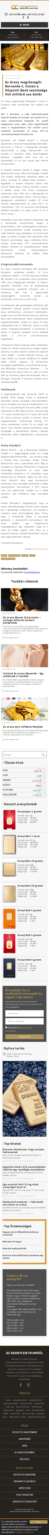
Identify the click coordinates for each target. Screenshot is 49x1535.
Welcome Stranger (12, 1241)
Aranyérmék (25, 1439)
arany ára (10, 1406)
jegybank (20, 1410)
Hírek (24, 1446)
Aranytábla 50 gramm (30, 885)
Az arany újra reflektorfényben (23, 727)
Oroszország (28, 1413)
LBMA (5, 1413)
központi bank (38, 1410)
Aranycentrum (28, 1161)
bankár (25, 555)
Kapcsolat (25, 1459)
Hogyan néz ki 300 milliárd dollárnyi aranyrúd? (21, 1233)
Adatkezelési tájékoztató (25, 1502)
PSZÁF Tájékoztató (24, 1495)
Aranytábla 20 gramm (30, 861)
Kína (28, 1410)
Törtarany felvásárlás (25, 1481)
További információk (24, 1532)
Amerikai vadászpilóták (14, 1248)
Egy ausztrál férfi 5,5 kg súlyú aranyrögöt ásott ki (21, 1186)
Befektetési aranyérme (24, 1475)
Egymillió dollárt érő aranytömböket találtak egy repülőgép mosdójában (24, 1168)
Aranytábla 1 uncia (29, 836)
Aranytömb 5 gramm (29, 910)
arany (4, 555)
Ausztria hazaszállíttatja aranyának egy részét (23, 1256)
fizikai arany (8, 1410)
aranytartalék (26, 1403)
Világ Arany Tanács (9, 559)
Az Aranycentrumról (25, 1452)
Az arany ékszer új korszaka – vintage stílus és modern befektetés (22, 620)
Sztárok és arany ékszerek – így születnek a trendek (23, 674)
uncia (33, 555)
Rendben (38, 1522)
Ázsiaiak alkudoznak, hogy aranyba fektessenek (23, 1151)
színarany (40, 1413)
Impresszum (24, 1488)
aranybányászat (20, 1400)
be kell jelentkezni (32, 572)
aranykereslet (35, 1400)
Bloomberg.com (40, 548)
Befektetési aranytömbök (24, 1432)
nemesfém (15, 1413)
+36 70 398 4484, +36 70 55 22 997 (27, 14)
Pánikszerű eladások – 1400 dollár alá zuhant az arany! (23, 1203)
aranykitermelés (11, 1403)
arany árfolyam (23, 1406)
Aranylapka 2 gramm (30, 811)
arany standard (15, 555)
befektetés (37, 1406)
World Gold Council (36, 1416)
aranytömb (39, 1403)
